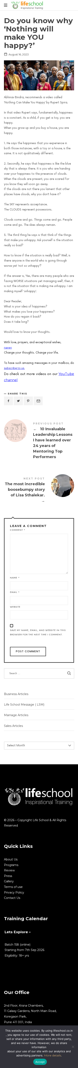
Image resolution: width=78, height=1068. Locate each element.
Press (8, 876)
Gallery (9, 881)
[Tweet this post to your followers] (18, 401)
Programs (11, 865)
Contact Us (12, 898)
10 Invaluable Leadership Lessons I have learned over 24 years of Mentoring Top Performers (39, 441)
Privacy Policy (14, 892)
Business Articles (16, 694)
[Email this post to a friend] (38, 401)
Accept (40, 1061)
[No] (73, 1047)
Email (15, 592)
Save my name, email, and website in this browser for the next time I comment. (38, 632)
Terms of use (13, 887)
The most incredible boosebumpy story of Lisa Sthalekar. (39, 491)
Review (9, 870)
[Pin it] (28, 401)
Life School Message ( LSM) (24, 704)
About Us (10, 859)
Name (15, 577)
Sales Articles (13, 726)
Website (15, 606)
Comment (17, 530)
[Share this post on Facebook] (8, 401)
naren (8, 347)
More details (52, 1055)
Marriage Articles (16, 715)
